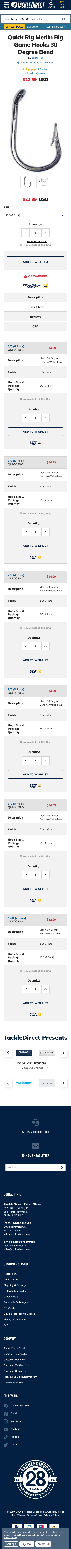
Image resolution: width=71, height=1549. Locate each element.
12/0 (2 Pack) (17, 918)
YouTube (15, 1428)
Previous (8, 1053)
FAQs (7, 1325)
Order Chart (35, 307)
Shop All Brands (33, 1068)
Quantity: (35, 224)
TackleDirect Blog (20, 1405)
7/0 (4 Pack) (16, 575)
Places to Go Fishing (15, 1319)
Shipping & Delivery (15, 1285)
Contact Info (11, 1279)
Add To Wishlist (35, 262)
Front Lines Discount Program (20, 1376)
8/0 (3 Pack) (16, 689)
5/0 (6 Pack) (16, 346)
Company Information (16, 1353)
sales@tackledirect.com (17, 1234)
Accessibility (10, 1273)
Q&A (35, 326)
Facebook (16, 1413)
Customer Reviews (14, 1359)
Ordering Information (15, 1290)
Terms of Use (34, 1515)
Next (63, 1053)
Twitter (14, 1444)
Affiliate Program (13, 1382)
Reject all (27, 1544)
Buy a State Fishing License (19, 1313)
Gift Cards (9, 1308)
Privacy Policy (51, 1515)
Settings (11, 1544)
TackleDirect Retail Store (22, 1204)
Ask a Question (37, 73)
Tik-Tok (15, 1436)
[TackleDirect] (28, 5)
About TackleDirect (14, 1348)
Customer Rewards (15, 1371)
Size (6, 206)
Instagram (16, 1421)
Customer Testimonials (16, 1365)
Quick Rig (37, 57)
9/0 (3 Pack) (16, 803)
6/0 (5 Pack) (16, 460)
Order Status (11, 1296)
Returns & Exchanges (16, 1302)
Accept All (43, 1544)
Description (35, 297)
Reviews (35, 316)
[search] (63, 19)
